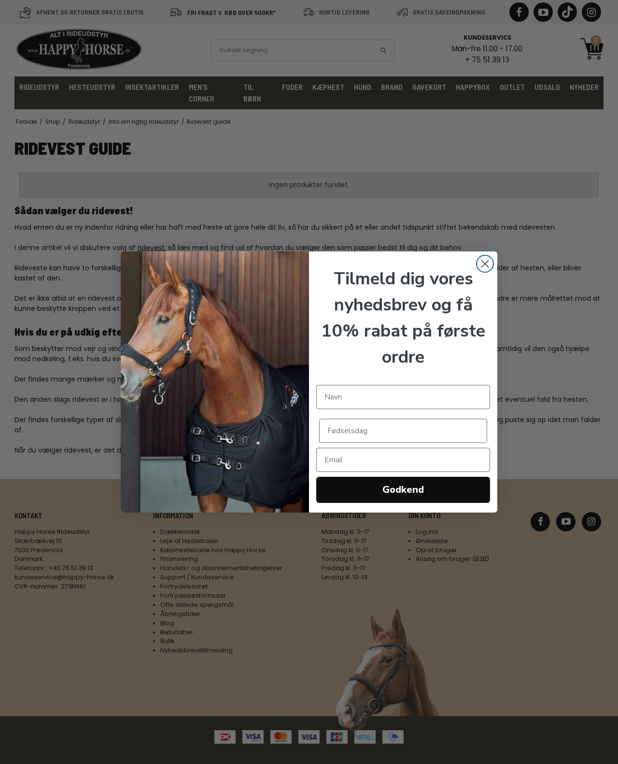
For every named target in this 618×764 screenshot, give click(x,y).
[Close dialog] (485, 263)
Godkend (403, 489)
